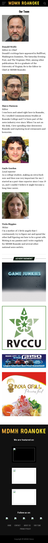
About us (27, 525)
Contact (17, 525)
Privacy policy (25, 529)
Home (9, 525)
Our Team (37, 525)
